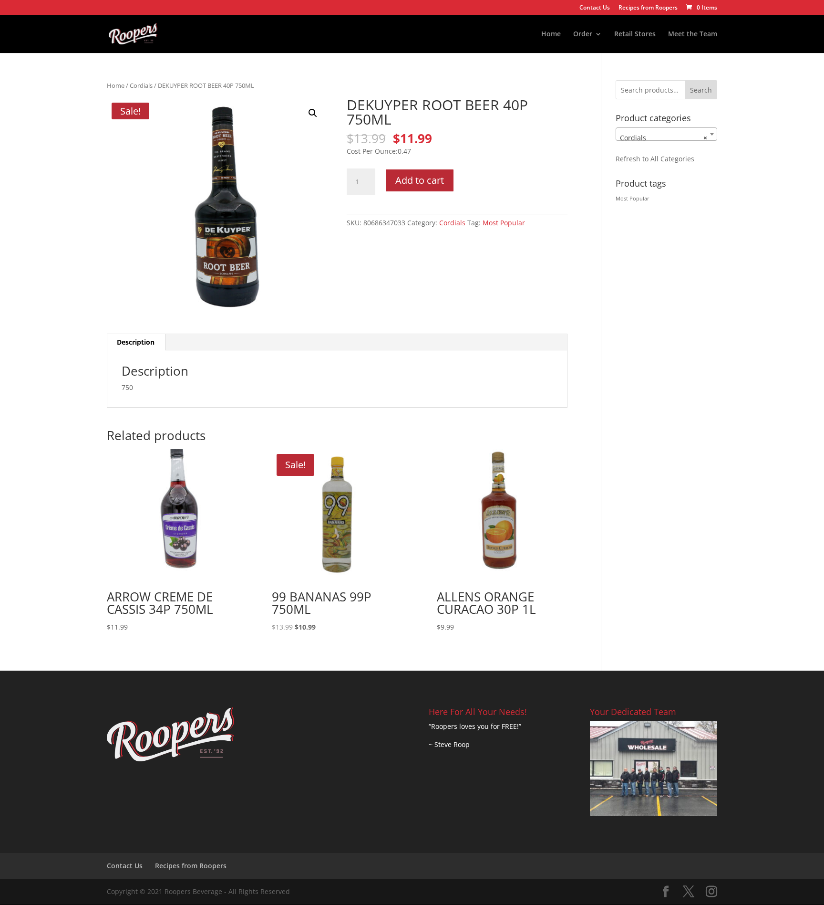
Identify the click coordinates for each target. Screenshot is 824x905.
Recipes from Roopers (648, 8)
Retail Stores (635, 34)
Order (582, 34)
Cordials (141, 85)
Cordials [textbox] (663, 137)
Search (701, 90)
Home (551, 34)
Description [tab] (135, 342)
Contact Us (594, 8)
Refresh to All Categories (655, 158)
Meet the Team (692, 34)
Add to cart (419, 180)
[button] (312, 113)
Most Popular (504, 222)
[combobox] (666, 134)
